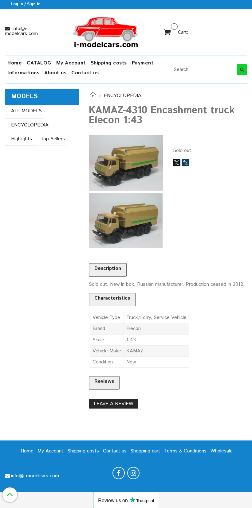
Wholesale (222, 451)
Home (14, 63)
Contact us (85, 72)
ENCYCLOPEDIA (122, 95)
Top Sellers (53, 138)
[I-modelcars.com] (106, 31)
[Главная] (93, 95)
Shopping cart (145, 451)
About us (55, 72)
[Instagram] (133, 473)
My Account (71, 63)
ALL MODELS (26, 110)
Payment (143, 63)
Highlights (21, 138)
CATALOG (39, 63)
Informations (23, 72)
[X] (176, 162)
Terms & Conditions (185, 451)
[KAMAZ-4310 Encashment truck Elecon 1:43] (126, 162)
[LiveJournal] (185, 162)
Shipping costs (109, 63)
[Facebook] (118, 473)
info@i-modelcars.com (21, 31)
